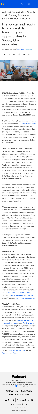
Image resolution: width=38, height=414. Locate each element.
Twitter (15, 353)
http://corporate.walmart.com (19, 292)
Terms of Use (32, 384)
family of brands (29, 323)
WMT (13, 404)
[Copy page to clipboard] (28, 54)
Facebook (5, 353)
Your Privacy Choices (22, 386)
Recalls (11, 386)
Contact (20, 384)
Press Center (28, 49)
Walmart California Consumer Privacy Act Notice (19, 382)
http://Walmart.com (9, 323)
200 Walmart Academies (27, 123)
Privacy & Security (17, 381)
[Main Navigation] (34, 4)
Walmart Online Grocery (25, 320)
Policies (25, 384)
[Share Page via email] (23, 54)
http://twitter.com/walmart (25, 298)
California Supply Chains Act (9, 384)
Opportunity (20, 49)
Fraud (24, 381)
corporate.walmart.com (16, 350)
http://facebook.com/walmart (22, 295)
